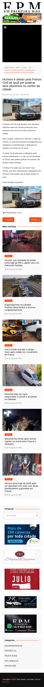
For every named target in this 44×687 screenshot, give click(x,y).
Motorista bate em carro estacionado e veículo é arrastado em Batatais (21, 396)
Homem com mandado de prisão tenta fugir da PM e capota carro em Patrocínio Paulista (22, 263)
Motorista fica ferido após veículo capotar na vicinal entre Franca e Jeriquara (20, 441)
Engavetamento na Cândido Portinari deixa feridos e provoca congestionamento (20, 307)
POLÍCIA (26, 94)
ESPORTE (9, 651)
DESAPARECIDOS (12, 646)
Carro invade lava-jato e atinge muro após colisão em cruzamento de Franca (21, 352)
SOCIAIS (8, 666)
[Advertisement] (22, 46)
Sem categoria (10, 661)
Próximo (34, 220)
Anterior (9, 220)
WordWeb (5, 682)
